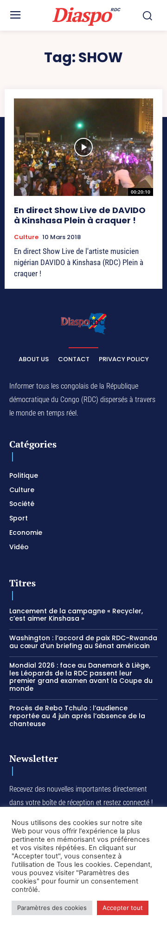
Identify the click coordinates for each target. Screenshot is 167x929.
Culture (26, 237)
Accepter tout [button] (123, 907)
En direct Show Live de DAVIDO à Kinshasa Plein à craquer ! (80, 215)
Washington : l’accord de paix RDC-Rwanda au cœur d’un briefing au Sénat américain (83, 641)
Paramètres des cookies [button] (52, 907)
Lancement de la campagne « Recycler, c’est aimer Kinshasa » (76, 615)
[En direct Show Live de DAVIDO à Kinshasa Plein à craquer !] (83, 147)
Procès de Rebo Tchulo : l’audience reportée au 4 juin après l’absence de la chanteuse (77, 715)
